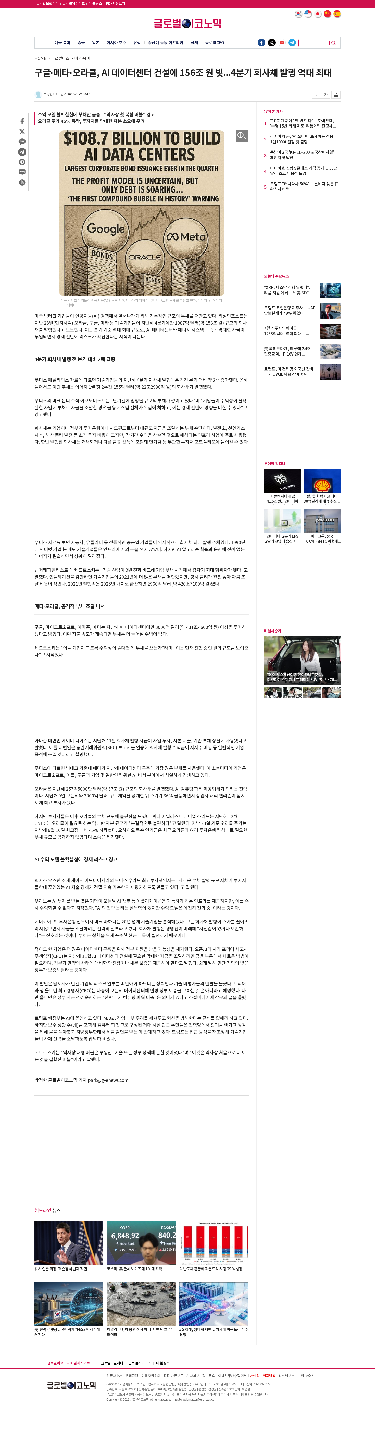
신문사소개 (114, 1376)
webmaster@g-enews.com (200, 1399)
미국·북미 (62, 43)
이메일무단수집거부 (232, 1376)
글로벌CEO (214, 43)
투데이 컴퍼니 (274, 464)
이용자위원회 (150, 1376)
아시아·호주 (116, 43)
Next (334, 661)
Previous (270, 661)
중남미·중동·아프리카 (166, 43)
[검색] (333, 43)
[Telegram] (292, 42)
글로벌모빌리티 (47, 4)
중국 (81, 43)
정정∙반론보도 (174, 1376)
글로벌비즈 (60, 58)
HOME (40, 58)
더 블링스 (95, 4)
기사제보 (192, 1376)
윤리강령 (132, 1376)
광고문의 (208, 1376)
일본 (95, 43)
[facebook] (261, 42)
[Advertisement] (141, 489)
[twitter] (272, 42)
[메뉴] (41, 42)
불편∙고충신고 (307, 1376)
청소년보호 (287, 1376)
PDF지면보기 (115, 4)
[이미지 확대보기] (242, 136)
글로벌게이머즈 (73, 4)
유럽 (137, 43)
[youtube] (282, 42)
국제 (194, 43)
